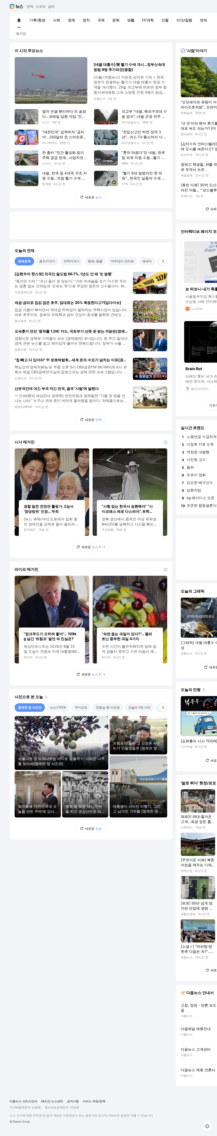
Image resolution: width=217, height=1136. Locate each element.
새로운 (93, 197)
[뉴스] (19, 6)
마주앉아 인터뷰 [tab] (122, 261)
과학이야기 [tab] (71, 261)
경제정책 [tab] (24, 261)
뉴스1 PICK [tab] (58, 707)
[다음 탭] (163, 261)
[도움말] (165, 442)
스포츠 (41, 6)
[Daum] (13, 6)
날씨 (51, 6)
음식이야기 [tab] (47, 261)
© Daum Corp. (20, 1121)
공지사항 (73, 1101)
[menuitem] (19, 20)
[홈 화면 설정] (207, 1126)
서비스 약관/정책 (94, 1101)
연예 (30, 6)
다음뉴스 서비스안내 (23, 1101)
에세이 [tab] (147, 261)
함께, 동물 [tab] (95, 261)
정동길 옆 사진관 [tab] (108, 707)
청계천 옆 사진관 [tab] (30, 707)
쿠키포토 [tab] (81, 707)
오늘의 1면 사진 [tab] (139, 707)
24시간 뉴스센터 (52, 1101)
